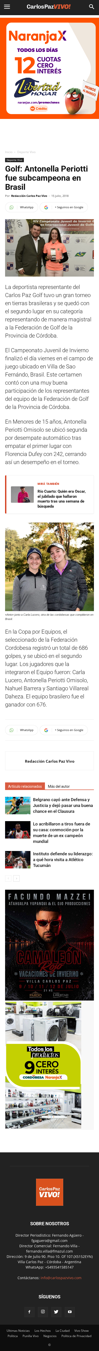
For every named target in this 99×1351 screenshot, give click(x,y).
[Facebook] (29, 1312)
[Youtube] (70, 1312)
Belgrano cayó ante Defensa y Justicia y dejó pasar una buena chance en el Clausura (63, 805)
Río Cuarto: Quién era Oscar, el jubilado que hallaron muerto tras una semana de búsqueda (62, 499)
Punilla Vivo (31, 1336)
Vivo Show (81, 1330)
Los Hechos (43, 1330)
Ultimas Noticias (18, 1330)
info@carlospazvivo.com (61, 1277)
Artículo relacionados (25, 786)
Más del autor (59, 786)
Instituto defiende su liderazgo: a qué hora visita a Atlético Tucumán (63, 859)
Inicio (8, 152)
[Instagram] (43, 1312)
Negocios (50, 1336)
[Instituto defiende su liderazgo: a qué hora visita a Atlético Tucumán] (17, 859)
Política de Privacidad (76, 1336)
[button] (92, 7)
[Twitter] (56, 1312)
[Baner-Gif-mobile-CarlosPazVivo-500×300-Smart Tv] (43, 1127)
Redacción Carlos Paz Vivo (29, 196)
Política (13, 1336)
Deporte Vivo (26, 152)
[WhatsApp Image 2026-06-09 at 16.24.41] (49, 999)
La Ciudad (63, 1330)
